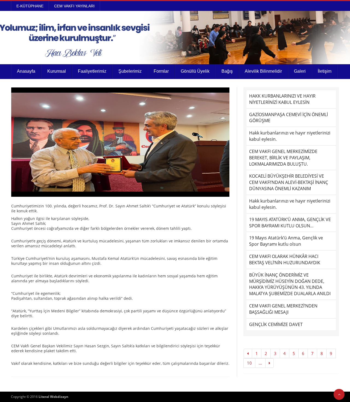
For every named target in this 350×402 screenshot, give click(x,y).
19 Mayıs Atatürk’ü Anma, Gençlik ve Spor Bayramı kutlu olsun (286, 241)
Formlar (161, 71)
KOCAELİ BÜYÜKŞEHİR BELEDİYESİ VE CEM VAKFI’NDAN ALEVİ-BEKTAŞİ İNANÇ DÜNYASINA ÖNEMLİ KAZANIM (288, 182)
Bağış (227, 71)
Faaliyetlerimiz (92, 71)
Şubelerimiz (130, 71)
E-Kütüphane (29, 6)
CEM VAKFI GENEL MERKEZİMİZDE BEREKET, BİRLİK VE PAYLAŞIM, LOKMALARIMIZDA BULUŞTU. (283, 157)
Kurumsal (56, 71)
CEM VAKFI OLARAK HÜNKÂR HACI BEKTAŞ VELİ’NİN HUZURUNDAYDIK (284, 259)
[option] (120, 142)
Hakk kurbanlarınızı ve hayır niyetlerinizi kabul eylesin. (289, 136)
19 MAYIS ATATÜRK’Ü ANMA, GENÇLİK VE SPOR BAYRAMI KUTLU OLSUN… (290, 222)
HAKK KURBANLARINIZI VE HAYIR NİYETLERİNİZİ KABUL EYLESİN (282, 99)
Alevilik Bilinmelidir (263, 71)
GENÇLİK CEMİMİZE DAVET (276, 324)
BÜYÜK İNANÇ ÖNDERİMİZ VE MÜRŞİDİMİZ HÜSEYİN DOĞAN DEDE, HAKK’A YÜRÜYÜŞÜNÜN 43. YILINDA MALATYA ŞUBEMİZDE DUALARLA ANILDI (290, 284)
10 (249, 363)
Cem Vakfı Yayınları (74, 6)
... (260, 363)
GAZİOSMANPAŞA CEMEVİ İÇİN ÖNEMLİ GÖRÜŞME (288, 117)
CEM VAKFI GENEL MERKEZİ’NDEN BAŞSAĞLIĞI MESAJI (283, 309)
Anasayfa (26, 71)
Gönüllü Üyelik (195, 71)
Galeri (300, 71)
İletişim (324, 71)
